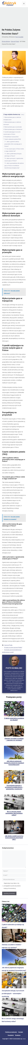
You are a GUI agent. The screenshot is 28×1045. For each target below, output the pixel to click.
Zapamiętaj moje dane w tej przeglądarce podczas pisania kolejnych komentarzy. (12, 885)
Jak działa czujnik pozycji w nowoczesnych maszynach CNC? (14, 837)
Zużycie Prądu (15, 41)
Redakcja (17, 1035)
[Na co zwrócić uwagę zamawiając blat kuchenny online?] (14, 1007)
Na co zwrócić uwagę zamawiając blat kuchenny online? (14, 813)
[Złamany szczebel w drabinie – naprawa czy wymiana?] (14, 936)
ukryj (22, 114)
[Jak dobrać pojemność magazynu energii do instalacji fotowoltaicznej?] (14, 957)
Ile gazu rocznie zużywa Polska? (13, 647)
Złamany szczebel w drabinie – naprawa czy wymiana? (14, 739)
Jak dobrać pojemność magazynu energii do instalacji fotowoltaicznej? (14, 762)
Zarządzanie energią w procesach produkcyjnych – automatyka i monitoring (14, 787)
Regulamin (11, 1035)
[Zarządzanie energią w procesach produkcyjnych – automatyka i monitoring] (14, 980)
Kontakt (20, 1032)
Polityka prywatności (11, 1032)
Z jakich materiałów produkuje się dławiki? (14, 719)
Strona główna (6, 41)
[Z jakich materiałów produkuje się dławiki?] (14, 913)
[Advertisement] (14, 18)
